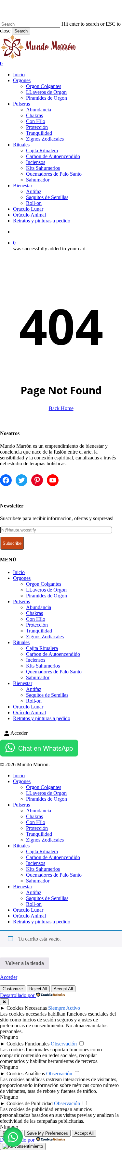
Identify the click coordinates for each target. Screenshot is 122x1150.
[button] (13, 1137)
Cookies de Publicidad (30, 1103)
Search (21, 31)
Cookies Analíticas (26, 1073)
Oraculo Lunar (28, 706)
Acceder (8, 977)
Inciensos (35, 660)
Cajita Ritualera (42, 648)
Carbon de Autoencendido (53, 654)
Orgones (22, 578)
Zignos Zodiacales (45, 636)
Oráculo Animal (29, 712)
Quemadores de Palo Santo (54, 671)
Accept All (63, 988)
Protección (37, 625)
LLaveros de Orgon (46, 590)
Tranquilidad (39, 630)
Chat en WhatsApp (45, 748)
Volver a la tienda (24, 963)
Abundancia (38, 607)
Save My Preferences (47, 1133)
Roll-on (34, 701)
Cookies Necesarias (27, 1008)
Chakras (34, 613)
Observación (64, 1043)
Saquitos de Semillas (47, 695)
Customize (13, 988)
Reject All (38, 988)
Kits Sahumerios (43, 666)
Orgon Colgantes (43, 584)
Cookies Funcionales (28, 1043)
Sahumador (37, 677)
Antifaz (33, 689)
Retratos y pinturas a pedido (41, 718)
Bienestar (22, 683)
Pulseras (21, 601)
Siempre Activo (64, 1008)
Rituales (21, 642)
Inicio (19, 572)
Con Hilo (35, 619)
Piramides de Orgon (46, 595)
